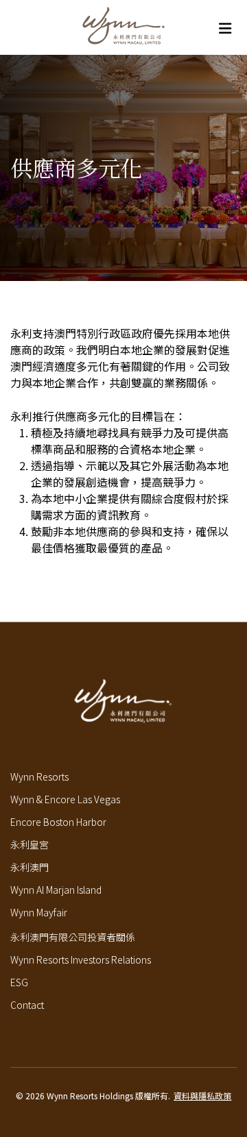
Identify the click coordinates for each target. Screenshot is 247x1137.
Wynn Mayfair (38, 912)
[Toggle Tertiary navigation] (225, 27)
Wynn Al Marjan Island (56, 889)
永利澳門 (29, 867)
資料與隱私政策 (202, 1095)
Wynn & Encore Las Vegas (65, 799)
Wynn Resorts (39, 776)
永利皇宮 (29, 844)
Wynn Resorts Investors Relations (80, 959)
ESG (19, 982)
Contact (27, 1005)
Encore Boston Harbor (58, 822)
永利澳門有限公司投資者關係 (72, 937)
